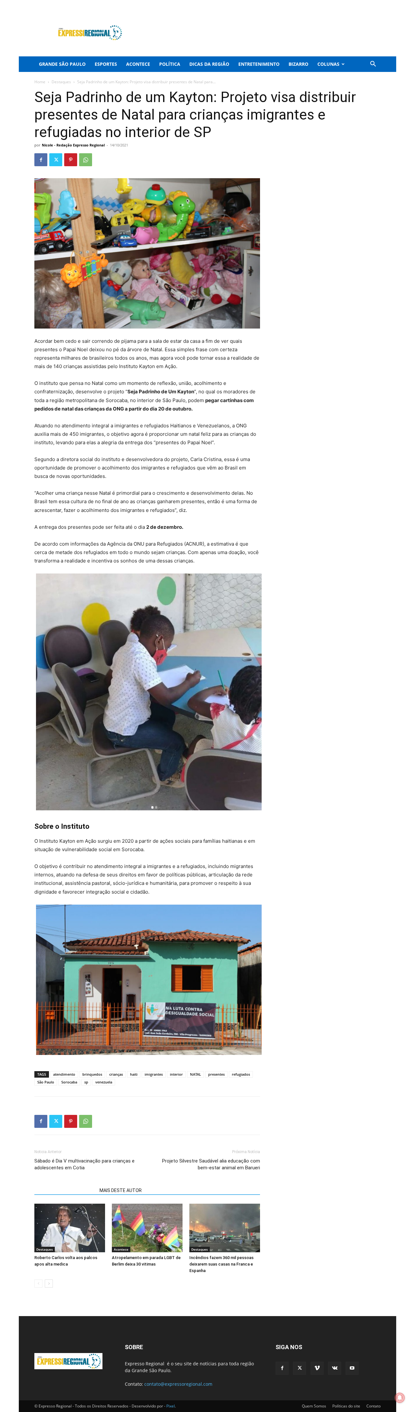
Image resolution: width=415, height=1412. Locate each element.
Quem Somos (314, 1406)
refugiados (241, 1074)
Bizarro (298, 64)
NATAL (195, 1074)
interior (176, 1074)
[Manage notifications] (400, 1398)
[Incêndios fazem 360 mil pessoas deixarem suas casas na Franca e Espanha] (224, 1228)
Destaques (61, 82)
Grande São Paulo (62, 64)
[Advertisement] (263, 32)
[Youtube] (376, 4)
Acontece (138, 64)
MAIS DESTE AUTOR (121, 1190)
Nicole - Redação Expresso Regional (73, 145)
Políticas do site (346, 1406)
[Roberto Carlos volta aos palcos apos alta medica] (69, 1228)
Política (169, 64)
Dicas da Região (209, 64)
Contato (373, 1406)
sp (86, 1082)
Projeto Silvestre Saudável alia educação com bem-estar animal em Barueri (211, 1164)
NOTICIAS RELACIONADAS (65, 1190)
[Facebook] (333, 4)
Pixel (170, 1406)
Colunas (328, 64)
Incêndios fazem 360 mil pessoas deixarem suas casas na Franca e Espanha (221, 1264)
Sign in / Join (145, 4)
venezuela (103, 1082)
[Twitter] (344, 4)
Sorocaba (69, 1082)
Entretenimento (258, 64)
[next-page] (49, 1283)
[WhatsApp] (85, 159)
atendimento (64, 1074)
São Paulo (45, 1082)
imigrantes (154, 1074)
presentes (216, 1074)
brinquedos (92, 1074)
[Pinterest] (70, 159)
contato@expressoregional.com (178, 1384)
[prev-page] (38, 1283)
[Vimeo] (354, 4)
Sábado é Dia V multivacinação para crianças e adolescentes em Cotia (84, 1164)
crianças (116, 1074)
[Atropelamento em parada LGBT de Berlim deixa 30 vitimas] (147, 1228)
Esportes (106, 64)
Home (39, 82)
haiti (133, 1074)
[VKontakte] (365, 4)
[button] (373, 65)
